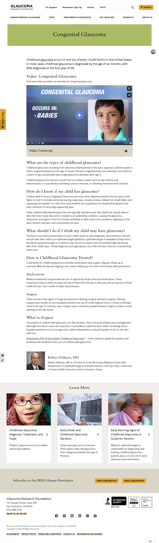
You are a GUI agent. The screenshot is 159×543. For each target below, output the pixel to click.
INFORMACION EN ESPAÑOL (90, 534)
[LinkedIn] (79, 515)
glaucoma (47, 59)
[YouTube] (72, 515)
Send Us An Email (16, 513)
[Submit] (132, 7)
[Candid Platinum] (146, 502)
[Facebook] (56, 515)
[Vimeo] (64, 515)
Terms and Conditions (49, 534)
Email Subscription (134, 481)
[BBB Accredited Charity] (115, 502)
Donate (147, 7)
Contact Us (69, 534)
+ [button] (126, 151)
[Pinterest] (95, 515)
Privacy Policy (28, 534)
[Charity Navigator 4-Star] (133, 502)
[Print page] (153, 52)
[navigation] (79, 534)
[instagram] (87, 515)
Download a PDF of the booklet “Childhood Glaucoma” (55, 338)
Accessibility (13, 534)
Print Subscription (107, 481)
